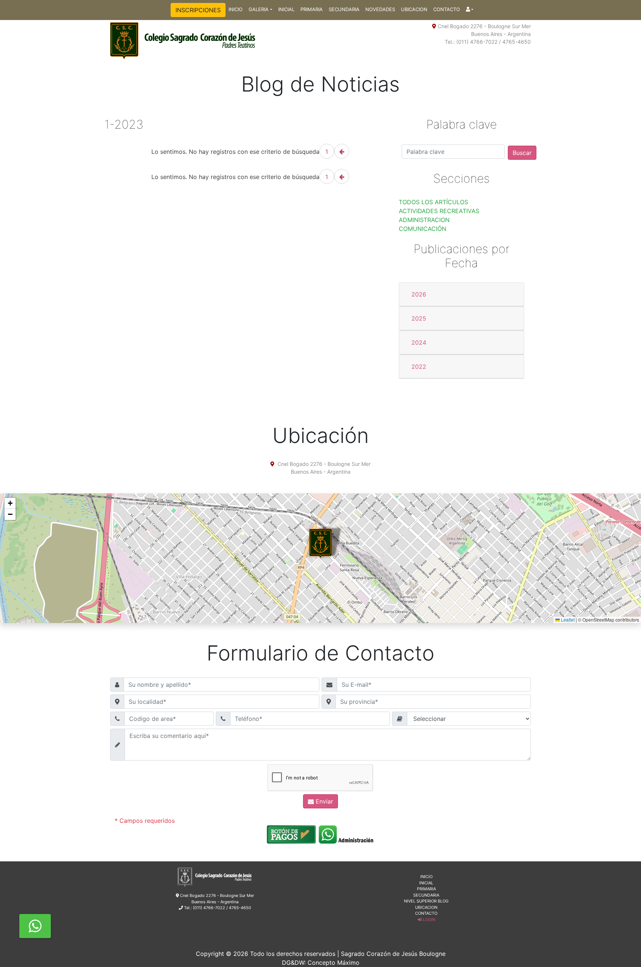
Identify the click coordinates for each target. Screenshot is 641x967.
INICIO (236, 9)
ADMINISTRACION (424, 219)
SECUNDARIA (344, 9)
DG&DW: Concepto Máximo (320, 962)
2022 (418, 366)
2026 (418, 294)
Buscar (522, 152)
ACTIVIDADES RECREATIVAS (439, 211)
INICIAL (286, 9)
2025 (418, 318)
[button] (469, 9)
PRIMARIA (311, 9)
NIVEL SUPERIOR (420, 901)
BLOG (443, 901)
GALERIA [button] (259, 9)
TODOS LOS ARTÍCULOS (433, 202)
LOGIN (428, 919)
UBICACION (414, 9)
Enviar (323, 801)
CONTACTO (446, 9)
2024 (418, 342)
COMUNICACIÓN (422, 228)
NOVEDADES (380, 9)
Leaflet (567, 619)
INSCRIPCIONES (198, 10)
